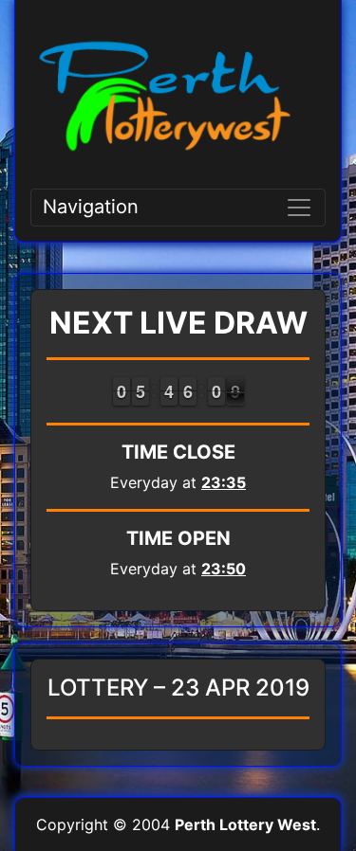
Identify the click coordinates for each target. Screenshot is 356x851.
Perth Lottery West (245, 824)
